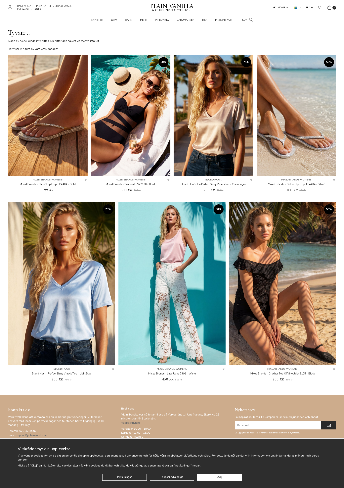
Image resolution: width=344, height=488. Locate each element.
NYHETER (97, 20)
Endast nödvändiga (172, 477)
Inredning (162, 20)
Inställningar (124, 477)
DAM (114, 20)
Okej (219, 477)
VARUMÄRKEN (185, 20)
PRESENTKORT (224, 20)
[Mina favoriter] (320, 8)
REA (204, 20)
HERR (143, 20)
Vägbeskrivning (131, 423)
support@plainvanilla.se (31, 435)
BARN (128, 20)
